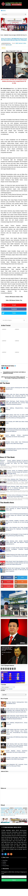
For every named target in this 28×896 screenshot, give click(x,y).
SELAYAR (20, 813)
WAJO (2, 813)
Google (14, 305)
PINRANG (7, 813)
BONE (23, 811)
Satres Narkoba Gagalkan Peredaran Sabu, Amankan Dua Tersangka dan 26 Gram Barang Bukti (17, 522)
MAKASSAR (5, 808)
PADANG (2, 815)
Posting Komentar (4, 381)
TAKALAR (9, 811)
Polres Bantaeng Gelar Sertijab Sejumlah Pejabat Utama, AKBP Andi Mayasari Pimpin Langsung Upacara (17, 542)
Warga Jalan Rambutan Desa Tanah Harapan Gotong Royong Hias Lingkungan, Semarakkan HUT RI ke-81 (17, 529)
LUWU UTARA (13, 813)
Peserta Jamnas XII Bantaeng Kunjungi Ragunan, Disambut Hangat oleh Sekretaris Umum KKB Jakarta (17, 472)
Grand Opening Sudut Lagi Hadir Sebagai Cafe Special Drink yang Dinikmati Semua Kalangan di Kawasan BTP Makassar (17, 430)
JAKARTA (3, 809)
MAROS (23, 812)
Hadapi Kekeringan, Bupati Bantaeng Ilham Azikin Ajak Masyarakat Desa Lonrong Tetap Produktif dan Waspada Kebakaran (17, 403)
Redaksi (4, 862)
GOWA (2, 811)
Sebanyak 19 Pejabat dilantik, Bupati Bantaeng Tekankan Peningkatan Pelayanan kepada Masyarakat (17, 549)
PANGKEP (10, 812)
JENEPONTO (21, 809)
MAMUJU (18, 811)
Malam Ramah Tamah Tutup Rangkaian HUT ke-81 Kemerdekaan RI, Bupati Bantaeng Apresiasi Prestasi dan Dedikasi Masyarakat (17, 563)
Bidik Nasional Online (8, 366)
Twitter (14, 313)
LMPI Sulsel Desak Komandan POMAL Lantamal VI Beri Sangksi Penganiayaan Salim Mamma (13, 377)
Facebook (14, 309)
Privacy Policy (6, 865)
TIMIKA (7, 815)
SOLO (25, 813)
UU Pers (4, 863)
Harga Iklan (5, 860)
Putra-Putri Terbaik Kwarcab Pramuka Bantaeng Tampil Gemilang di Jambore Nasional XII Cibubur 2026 (17, 508)
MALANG (17, 812)
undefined (4, 329)
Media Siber (14, 886)
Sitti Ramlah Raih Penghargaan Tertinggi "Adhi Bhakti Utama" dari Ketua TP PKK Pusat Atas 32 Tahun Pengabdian (17, 570)
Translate (10, 689)
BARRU (12, 809)
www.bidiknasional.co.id (17, 885)
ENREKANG (3, 812)
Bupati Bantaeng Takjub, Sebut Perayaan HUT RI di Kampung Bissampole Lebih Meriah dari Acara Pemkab (17, 488)
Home (2, 35)
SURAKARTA (12, 815)
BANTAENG (18, 808)
